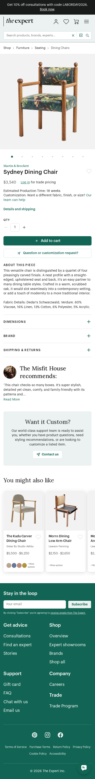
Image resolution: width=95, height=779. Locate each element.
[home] (18, 22)
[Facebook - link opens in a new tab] (60, 735)
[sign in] (56, 21)
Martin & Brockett (16, 166)
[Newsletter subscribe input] (34, 604)
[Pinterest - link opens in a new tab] (34, 735)
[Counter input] (47, 227)
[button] (66, 22)
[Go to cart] (76, 21)
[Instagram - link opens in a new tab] (47, 735)
